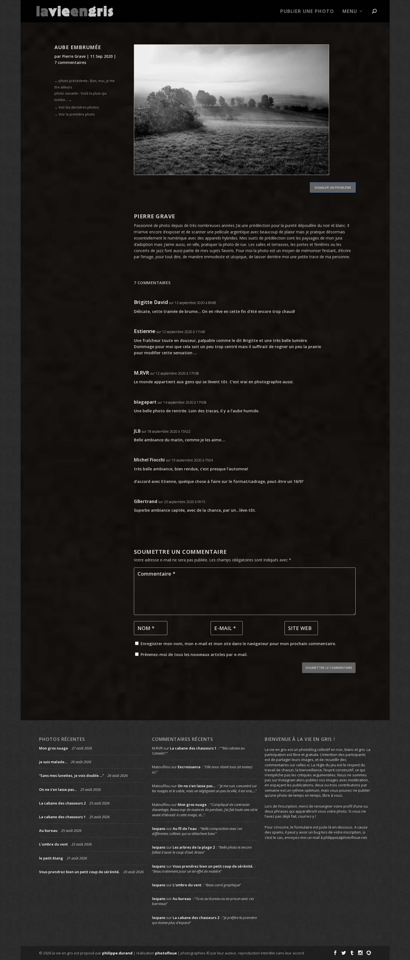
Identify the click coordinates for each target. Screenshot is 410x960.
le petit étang (51, 858)
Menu (350, 11)
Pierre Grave (74, 56)
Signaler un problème (332, 187)
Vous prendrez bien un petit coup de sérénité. (79, 871)
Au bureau (48, 830)
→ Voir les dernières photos (76, 107)
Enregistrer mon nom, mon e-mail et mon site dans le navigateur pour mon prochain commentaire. (238, 643)
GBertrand (145, 501)
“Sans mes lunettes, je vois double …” (71, 775)
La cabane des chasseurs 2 (62, 803)
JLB (137, 431)
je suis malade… (53, 761)
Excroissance (189, 766)
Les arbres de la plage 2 (194, 847)
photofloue (166, 953)
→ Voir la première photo (74, 114)
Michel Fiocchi (149, 460)
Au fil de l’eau (185, 828)
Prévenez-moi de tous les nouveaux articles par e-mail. (194, 654)
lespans (158, 828)
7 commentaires (70, 62)
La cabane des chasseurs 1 (62, 816)
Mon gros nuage (53, 748)
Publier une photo (307, 11)
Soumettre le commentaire (328, 667)
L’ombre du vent (53, 844)
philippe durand (117, 953)
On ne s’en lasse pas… (58, 789)
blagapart (145, 402)
